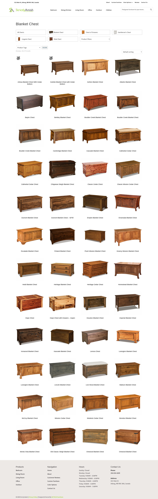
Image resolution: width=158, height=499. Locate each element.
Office (90, 10)
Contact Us (144, 2)
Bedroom (53, 10)
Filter (45, 47)
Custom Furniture (116, 2)
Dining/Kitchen (66, 10)
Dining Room (20, 474)
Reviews (137, 2)
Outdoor (99, 10)
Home (49, 470)
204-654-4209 (115, 473)
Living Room (79, 10)
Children (109, 10)
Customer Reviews (53, 478)
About (108, 2)
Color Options (127, 2)
